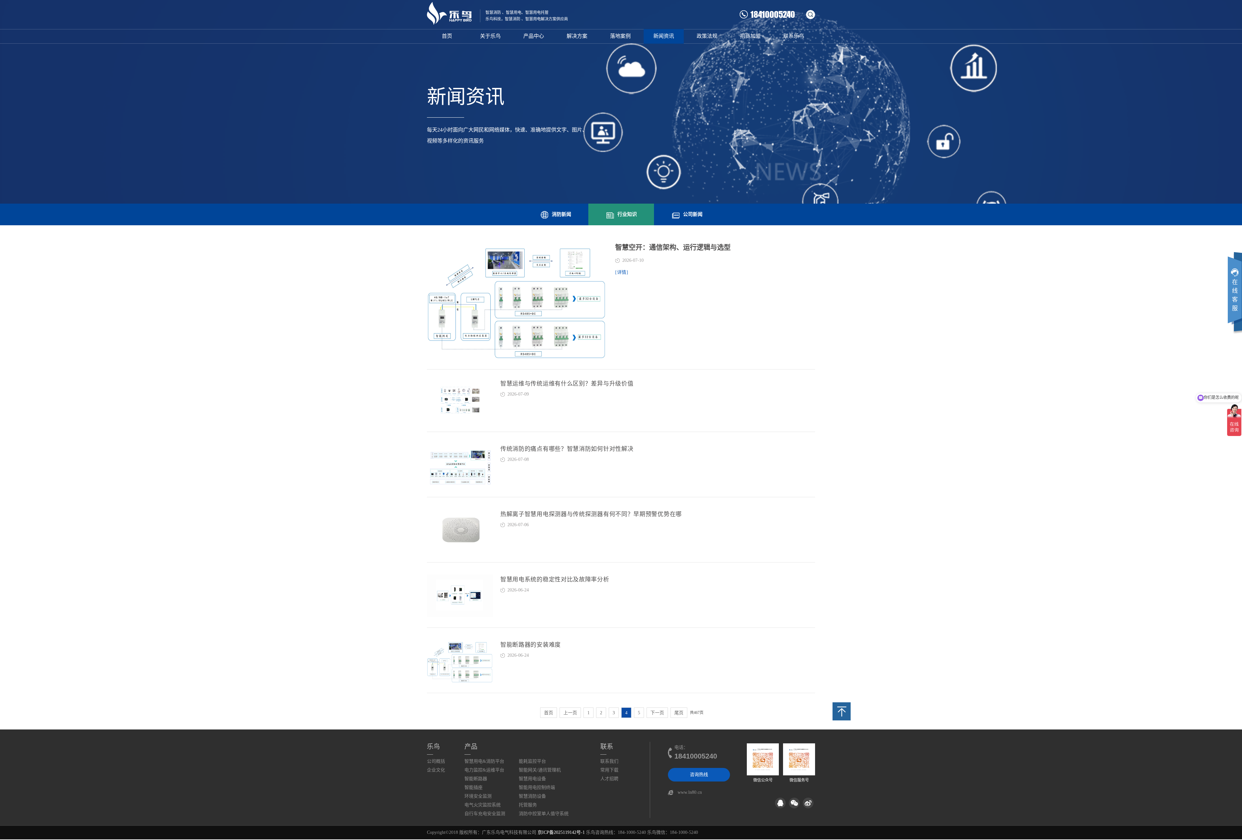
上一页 (570, 712)
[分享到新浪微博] (808, 803)
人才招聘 (609, 778)
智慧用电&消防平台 (484, 761)
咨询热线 (699, 774)
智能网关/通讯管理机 (540, 770)
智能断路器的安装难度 (530, 645)
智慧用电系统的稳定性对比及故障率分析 (554, 579)
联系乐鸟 (793, 36)
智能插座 (473, 787)
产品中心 (533, 36)
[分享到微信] (794, 803)
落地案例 (620, 36)
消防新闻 (561, 214)
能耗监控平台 (532, 761)
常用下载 (609, 770)
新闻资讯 (663, 36)
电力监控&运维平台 (484, 770)
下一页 (657, 712)
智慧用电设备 (532, 778)
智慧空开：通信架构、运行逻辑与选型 (673, 247)
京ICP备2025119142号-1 (561, 832)
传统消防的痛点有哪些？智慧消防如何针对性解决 (566, 449)
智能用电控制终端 (537, 787)
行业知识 (627, 214)
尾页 (678, 712)
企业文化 (436, 770)
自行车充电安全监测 (484, 813)
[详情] (621, 272)
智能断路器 (475, 778)
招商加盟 (750, 36)
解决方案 (577, 36)
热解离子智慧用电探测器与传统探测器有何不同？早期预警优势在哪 (591, 514)
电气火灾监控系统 (482, 805)
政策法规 (707, 36)
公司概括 (436, 761)
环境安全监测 (478, 796)
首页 (447, 36)
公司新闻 (693, 214)
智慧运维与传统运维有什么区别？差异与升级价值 (566, 383)
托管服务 (528, 805)
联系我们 (609, 761)
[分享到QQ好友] (780, 803)
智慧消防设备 (532, 796)
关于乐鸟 (490, 36)
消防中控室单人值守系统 (544, 813)
